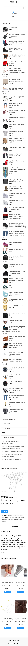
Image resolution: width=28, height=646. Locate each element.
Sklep (18, 640)
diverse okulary (21, 517)
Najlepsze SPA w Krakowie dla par (14, 451)
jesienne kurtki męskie (16, 519)
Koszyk (14, 640)
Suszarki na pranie (9, 467)
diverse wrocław (6, 519)
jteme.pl (14, 2)
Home (2, 467)
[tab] (14, 526)
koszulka (4, 521)
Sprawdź (4, 511)
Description (15, 526)
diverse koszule (12, 517)
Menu (14, 17)
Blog (10, 640)
